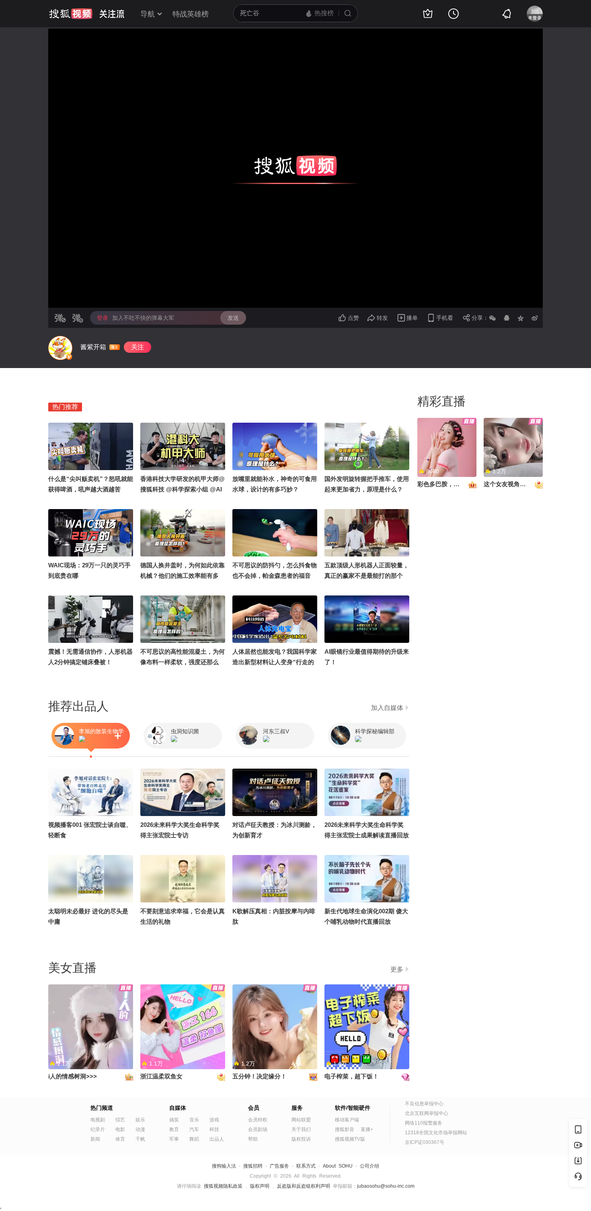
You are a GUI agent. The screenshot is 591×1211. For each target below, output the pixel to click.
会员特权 (257, 1120)
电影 (120, 1129)
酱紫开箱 (93, 347)
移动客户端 (347, 1120)
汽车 (194, 1129)
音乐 (194, 1120)
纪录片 (97, 1129)
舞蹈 (194, 1139)
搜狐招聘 (253, 1166)
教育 (174, 1129)
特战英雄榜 (190, 14)
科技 (214, 1129)
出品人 (216, 1139)
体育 (120, 1139)
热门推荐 (65, 406)
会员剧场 (257, 1129)
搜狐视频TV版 (350, 1139)
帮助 (253, 1139)
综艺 (120, 1120)
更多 (396, 969)
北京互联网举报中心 (426, 1113)
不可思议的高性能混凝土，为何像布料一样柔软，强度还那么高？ (182, 662)
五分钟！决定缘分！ (259, 1076)
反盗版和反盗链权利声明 (303, 1186)
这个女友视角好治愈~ (513, 484)
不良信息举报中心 (424, 1104)
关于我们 (301, 1129)
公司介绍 (369, 1166)
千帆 (140, 1139)
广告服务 (279, 1166)
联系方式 (306, 1166)
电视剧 (97, 1120)
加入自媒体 (387, 707)
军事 (174, 1139)
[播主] (60, 348)
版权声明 (259, 1186)
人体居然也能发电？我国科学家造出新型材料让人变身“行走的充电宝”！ (274, 662)
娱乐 (140, 1120)
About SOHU (338, 1166)
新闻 (95, 1139)
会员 (253, 1108)
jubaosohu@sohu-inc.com (386, 1186)
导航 (147, 14)
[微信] (492, 318)
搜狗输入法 (224, 1166)
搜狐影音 (344, 1129)
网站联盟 (301, 1120)
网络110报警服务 (423, 1123)
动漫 (140, 1129)
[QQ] (507, 318)
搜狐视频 (70, 13)
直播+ (367, 1129)
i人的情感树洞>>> (72, 1076)
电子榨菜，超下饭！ (351, 1076)
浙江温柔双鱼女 (161, 1076)
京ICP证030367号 (424, 1142)
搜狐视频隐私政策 (223, 1186)
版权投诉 (301, 1139)
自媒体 (177, 1108)
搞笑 (174, 1120)
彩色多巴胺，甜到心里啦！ (453, 484)
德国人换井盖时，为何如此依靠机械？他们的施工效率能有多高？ (182, 575)
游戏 (214, 1120)
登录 (102, 318)
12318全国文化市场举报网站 (436, 1132)
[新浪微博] (535, 318)
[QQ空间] (521, 318)
